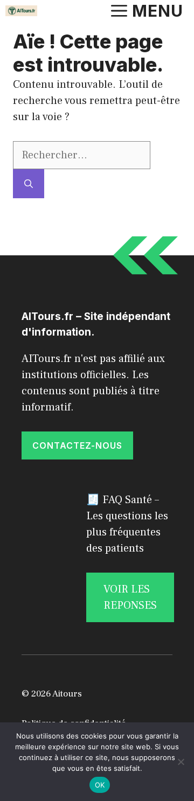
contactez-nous (77, 445)
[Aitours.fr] (21, 11)
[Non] (180, 761)
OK (100, 785)
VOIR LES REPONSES (130, 597)
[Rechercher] (28, 183)
